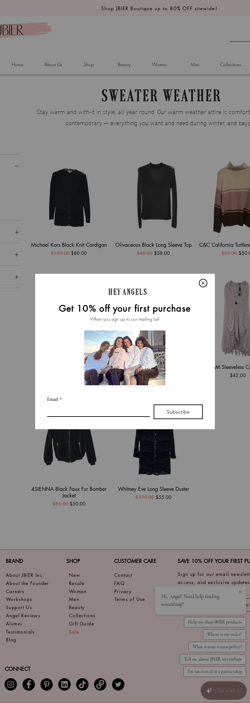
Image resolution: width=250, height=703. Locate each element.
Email (54, 399)
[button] (203, 283)
